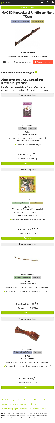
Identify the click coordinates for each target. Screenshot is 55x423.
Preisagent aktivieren (44, 62)
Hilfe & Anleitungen (8, 400)
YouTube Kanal (34, 409)
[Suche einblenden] (48, 2)
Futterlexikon (47, 400)
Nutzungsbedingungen (10, 409)
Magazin (37, 400)
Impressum (14, 404)
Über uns (5, 404)
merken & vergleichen (23, 62)
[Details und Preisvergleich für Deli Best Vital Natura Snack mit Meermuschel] (27, 185)
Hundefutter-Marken (25, 400)
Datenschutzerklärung (28, 404)
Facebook (23, 409)
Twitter (44, 409)
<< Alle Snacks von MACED (27, 8)
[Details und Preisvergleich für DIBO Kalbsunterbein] (27, 334)
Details (7, 62)
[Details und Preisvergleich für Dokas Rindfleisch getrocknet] (27, 110)
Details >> (27, 163)
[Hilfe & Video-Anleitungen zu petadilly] (53, 2)
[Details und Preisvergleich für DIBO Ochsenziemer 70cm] (27, 259)
